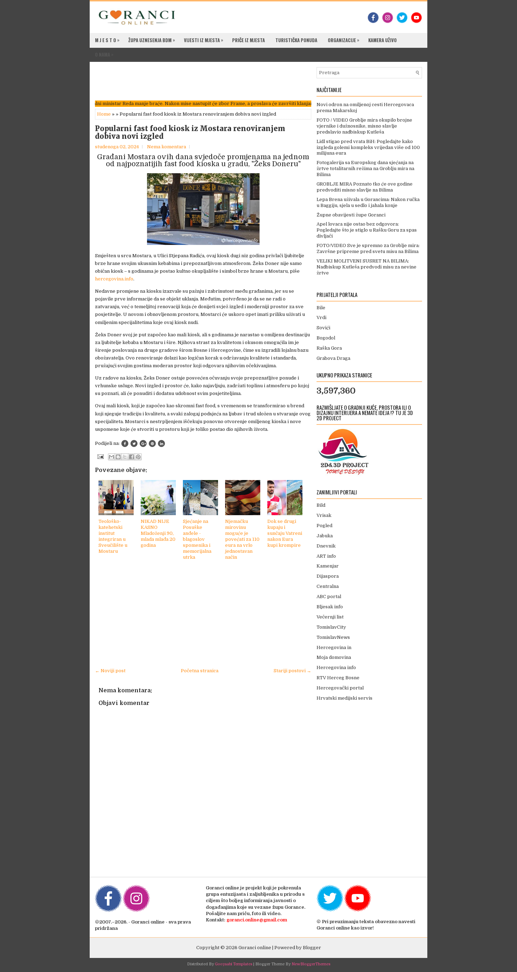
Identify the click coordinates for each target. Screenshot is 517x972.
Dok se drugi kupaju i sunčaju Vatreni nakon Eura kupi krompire (284, 533)
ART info (326, 556)
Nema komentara (166, 146)
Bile (321, 307)
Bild (321, 505)
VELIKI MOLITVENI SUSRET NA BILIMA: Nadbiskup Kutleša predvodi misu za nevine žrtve (366, 267)
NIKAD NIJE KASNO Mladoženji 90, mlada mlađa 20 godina (158, 533)
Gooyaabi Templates (233, 964)
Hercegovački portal (340, 688)
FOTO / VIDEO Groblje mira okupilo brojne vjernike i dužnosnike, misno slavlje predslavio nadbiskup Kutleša (364, 126)
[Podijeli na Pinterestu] (138, 456)
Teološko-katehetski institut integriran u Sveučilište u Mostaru (112, 536)
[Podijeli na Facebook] (124, 443)
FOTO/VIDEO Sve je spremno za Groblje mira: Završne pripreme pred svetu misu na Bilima (368, 248)
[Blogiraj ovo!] (118, 456)
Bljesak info (330, 606)
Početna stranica (199, 670)
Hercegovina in (334, 647)
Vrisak (324, 515)
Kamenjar (328, 566)
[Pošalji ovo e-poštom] (111, 456)
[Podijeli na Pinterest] (152, 443)
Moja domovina (334, 657)
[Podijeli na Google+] (143, 443)
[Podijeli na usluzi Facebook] (131, 456)
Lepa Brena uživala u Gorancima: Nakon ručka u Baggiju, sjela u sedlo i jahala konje (368, 202)
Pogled (324, 525)
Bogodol (326, 338)
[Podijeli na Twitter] (134, 443)
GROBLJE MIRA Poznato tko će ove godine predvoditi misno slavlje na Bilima (365, 187)
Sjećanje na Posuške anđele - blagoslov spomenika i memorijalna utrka (197, 539)
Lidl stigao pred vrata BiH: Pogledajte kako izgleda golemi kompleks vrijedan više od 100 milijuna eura (368, 147)
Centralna (328, 586)
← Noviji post (110, 670)
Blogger (312, 947)
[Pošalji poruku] (100, 456)
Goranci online (254, 947)
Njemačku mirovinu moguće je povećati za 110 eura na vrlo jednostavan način (242, 539)
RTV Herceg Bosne (338, 677)
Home (104, 114)
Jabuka (325, 535)
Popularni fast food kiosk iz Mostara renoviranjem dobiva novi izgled (190, 132)
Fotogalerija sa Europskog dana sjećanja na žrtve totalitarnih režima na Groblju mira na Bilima (365, 168)
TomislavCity (331, 627)
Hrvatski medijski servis (344, 698)
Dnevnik (326, 546)
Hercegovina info (336, 667)
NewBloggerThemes (311, 964)
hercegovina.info (114, 278)
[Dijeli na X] (124, 456)
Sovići (323, 327)
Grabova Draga (333, 358)
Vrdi (321, 317)
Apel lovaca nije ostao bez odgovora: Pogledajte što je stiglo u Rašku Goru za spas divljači (367, 230)
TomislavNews (333, 637)
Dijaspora (328, 576)
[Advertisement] (223, 83)
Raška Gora (329, 348)
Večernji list (330, 617)
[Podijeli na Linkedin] (161, 443)
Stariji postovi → (292, 670)
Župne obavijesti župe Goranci (351, 215)
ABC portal (329, 596)
